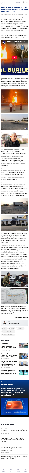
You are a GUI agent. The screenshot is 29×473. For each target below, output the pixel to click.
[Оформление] (23, 2)
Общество (4, 14)
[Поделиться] (27, 2)
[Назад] (2, 2)
